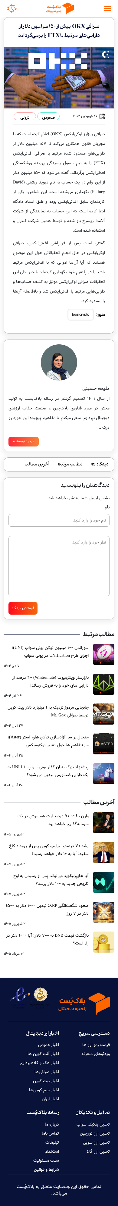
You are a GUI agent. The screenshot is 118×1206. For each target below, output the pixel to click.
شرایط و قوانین (46, 1169)
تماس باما (50, 1133)
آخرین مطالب (37, 464)
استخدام (52, 1151)
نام (107, 507)
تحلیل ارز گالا (98, 1151)
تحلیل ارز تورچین (95, 1133)
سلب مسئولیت (46, 1160)
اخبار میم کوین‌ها (44, 1090)
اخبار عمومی (48, 1045)
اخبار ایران (50, 1099)
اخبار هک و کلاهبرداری (39, 1063)
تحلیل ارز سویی (96, 1142)
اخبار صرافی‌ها (46, 1072)
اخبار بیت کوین (46, 1081)
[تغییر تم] (12, 8)
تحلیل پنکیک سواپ (93, 1124)
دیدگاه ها (100, 464)
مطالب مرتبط (70, 464)
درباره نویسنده (23, 441)
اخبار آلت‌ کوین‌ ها (43, 1054)
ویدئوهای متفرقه (95, 1054)
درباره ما (52, 1124)
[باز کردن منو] (107, 9)
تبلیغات (52, 1142)
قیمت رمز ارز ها (96, 1045)
